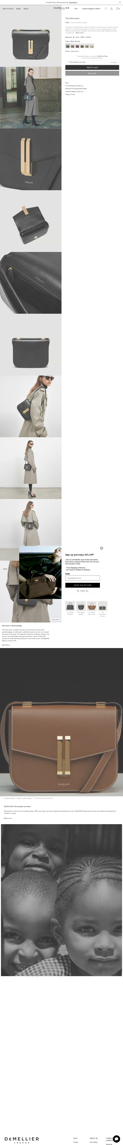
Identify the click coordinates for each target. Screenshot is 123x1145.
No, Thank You (82, 591)
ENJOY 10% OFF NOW (82, 585)
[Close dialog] (101, 548)
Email (67, 574)
